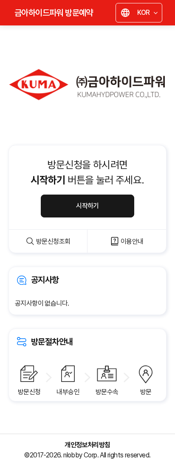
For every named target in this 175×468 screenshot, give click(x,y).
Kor (141, 14)
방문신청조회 (53, 241)
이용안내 (132, 241)
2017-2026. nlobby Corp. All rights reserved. (90, 455)
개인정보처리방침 (87, 445)
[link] (87, 291)
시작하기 (87, 206)
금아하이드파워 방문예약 (53, 13)
